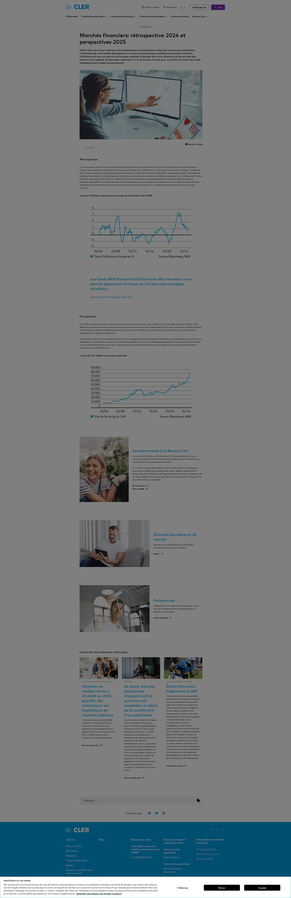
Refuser (221, 888)
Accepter (262, 888)
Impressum (117, 893)
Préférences (182, 888)
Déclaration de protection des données (93, 893)
